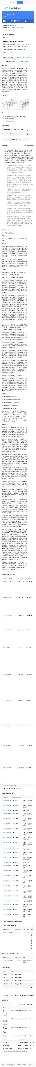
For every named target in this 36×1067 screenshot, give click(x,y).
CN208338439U (7, 891)
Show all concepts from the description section (15, 1051)
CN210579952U (7, 829)
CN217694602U (7, 852)
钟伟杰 (15, 27)
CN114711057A (7, 886)
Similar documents (27, 57)
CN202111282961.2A (8, 932)
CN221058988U (7, 832)
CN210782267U (7, 615)
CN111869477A (7, 647)
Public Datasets (22, 1064)
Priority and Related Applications (11, 59)
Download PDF (9, 20)
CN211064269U (7, 630)
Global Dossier (20, 61)
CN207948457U (7, 896)
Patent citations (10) (11, 57)
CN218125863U (7, 810)
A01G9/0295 (8, 116)
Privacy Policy (5, 1066)
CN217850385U (7, 805)
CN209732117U (7, 871)
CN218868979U (7, 837)
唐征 (9, 27)
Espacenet (13, 61)
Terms (29, 1064)
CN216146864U (7, 909)
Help (12, 1066)
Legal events (19, 57)
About (3, 1064)
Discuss (26, 61)
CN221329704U (7, 876)
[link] (15, 117)
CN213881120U (7, 767)
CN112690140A (7, 700)
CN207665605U (7, 904)
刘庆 (18, 27)
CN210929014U (7, 819)
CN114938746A (7, 862)
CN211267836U (7, 865)
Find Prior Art (19, 20)
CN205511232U (7, 857)
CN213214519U (7, 726)
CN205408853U (7, 800)
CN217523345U (7, 849)
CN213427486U (7, 745)
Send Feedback (11, 1064)
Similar (28, 20)
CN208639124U (7, 597)
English (14, 25)
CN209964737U (7, 814)
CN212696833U (7, 901)
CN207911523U (7, 581)
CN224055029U (7, 914)
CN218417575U (7, 842)
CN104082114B (7, 881)
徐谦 (11, 27)
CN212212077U (7, 674)
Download (23, 1004)
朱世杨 (21, 27)
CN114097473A (7, 824)
